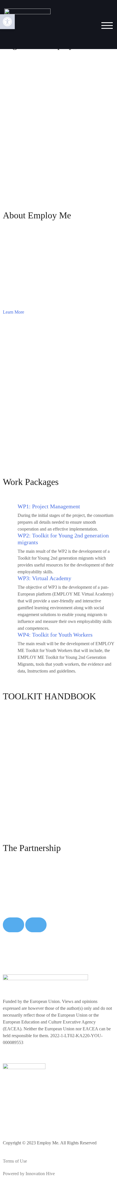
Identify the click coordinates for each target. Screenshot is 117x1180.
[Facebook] (10, 1119)
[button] (7, 21)
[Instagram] (25, 1119)
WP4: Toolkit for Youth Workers (55, 634)
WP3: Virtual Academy (44, 578)
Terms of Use (15, 1161)
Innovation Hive (40, 1173)
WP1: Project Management (49, 506)
